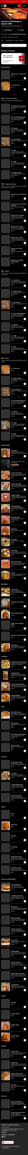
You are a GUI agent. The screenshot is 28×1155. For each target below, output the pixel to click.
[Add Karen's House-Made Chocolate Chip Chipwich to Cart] (25, 1107)
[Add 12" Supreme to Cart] (25, 330)
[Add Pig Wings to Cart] (25, 1007)
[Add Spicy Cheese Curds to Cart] (25, 567)
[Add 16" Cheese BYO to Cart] (25, 89)
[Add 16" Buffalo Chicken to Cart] (25, 384)
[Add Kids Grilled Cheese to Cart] (25, 717)
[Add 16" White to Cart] (25, 439)
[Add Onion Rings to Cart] (25, 851)
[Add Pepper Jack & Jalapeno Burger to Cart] (25, 628)
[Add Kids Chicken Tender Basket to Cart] (25, 740)
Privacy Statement (15, 1146)
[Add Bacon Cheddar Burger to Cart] (25, 617)
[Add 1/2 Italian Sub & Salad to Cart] (25, 901)
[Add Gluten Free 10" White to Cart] (25, 243)
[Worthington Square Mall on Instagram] (3, 1137)
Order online (11, 1134)
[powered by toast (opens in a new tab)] (7, 1142)
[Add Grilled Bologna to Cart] (25, 957)
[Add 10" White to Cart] (25, 156)
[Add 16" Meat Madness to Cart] (25, 395)
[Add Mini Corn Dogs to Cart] (25, 751)
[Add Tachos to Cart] (25, 578)
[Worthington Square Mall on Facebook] (5, 1137)
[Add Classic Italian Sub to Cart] (25, 890)
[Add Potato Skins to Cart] (25, 556)
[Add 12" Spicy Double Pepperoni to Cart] (25, 319)
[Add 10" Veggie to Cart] (25, 167)
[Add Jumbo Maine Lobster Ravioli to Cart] (25, 667)
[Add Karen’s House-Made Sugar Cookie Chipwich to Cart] (25, 1118)
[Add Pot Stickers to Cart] (25, 545)
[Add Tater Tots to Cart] (25, 840)
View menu (4, 1134)
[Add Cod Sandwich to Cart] (25, 990)
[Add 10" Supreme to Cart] (25, 133)
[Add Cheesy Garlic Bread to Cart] (25, 478)
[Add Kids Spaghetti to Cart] (25, 729)
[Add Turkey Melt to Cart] (25, 945)
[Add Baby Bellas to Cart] (25, 456)
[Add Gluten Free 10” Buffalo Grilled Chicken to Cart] (25, 265)
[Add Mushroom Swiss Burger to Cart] (25, 606)
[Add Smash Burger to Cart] (25, 595)
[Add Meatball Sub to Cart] (25, 912)
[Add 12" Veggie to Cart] (25, 341)
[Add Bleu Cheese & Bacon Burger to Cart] (25, 639)
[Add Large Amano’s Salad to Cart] (25, 768)
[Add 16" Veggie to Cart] (25, 428)
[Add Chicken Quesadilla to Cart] (25, 489)
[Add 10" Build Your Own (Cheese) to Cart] (25, 111)
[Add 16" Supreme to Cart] (25, 417)
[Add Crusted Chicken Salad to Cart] (25, 790)
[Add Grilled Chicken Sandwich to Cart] (25, 979)
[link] (6, 41)
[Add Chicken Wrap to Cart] (25, 1057)
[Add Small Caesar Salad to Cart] (25, 873)
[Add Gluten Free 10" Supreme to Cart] (25, 221)
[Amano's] (5, 6)
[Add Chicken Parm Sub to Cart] (25, 968)
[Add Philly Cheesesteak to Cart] (25, 923)
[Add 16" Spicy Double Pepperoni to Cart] (25, 406)
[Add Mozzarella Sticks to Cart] (25, 523)
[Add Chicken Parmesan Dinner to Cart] (25, 689)
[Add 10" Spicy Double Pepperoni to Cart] (25, 122)
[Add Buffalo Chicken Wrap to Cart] (25, 1079)
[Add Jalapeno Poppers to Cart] (25, 500)
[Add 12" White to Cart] (25, 352)
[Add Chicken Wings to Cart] (25, 1040)
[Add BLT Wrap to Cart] (25, 1090)
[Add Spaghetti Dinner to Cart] (25, 678)
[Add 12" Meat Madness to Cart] (25, 308)
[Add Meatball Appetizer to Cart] (25, 512)
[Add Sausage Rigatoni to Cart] (25, 701)
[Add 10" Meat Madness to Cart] (25, 145)
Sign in (24, 5)
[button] (2, 1)
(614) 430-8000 (5, 1127)
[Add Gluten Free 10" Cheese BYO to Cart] (25, 78)
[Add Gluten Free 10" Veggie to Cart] (25, 232)
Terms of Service (6, 1146)
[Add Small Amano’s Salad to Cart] (25, 862)
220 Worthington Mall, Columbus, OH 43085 (12, 1128)
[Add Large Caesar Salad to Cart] (25, 801)
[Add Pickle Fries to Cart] (25, 534)
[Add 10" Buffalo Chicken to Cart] (25, 178)
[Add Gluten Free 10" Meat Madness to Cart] (25, 254)
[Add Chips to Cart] (25, 818)
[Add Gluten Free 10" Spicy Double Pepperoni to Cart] (25, 209)
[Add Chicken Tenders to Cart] (25, 1018)
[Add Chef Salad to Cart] (25, 779)
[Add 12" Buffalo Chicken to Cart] (25, 297)
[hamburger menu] (2, 5)
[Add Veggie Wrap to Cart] (25, 1068)
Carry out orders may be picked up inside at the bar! (10, 1)
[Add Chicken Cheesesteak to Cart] (25, 934)
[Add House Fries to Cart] (25, 829)
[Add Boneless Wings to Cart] (25, 1029)
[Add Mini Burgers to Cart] (25, 650)
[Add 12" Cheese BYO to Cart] (25, 285)
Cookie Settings (5, 1147)
